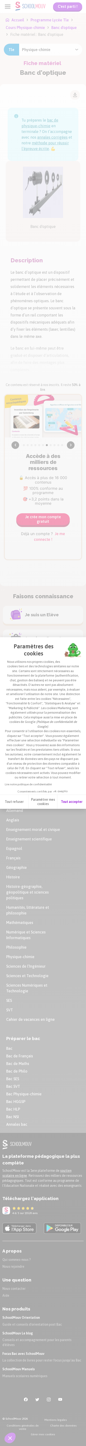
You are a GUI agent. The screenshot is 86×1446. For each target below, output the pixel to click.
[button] (10, 1438)
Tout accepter (71, 802)
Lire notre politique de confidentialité (28, 784)
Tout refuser (14, 802)
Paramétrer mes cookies (43, 802)
